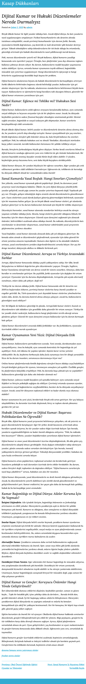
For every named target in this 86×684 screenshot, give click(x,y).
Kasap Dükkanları (20, 3)
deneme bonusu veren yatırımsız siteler (20, 650)
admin (29, 27)
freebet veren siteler (11, 655)
